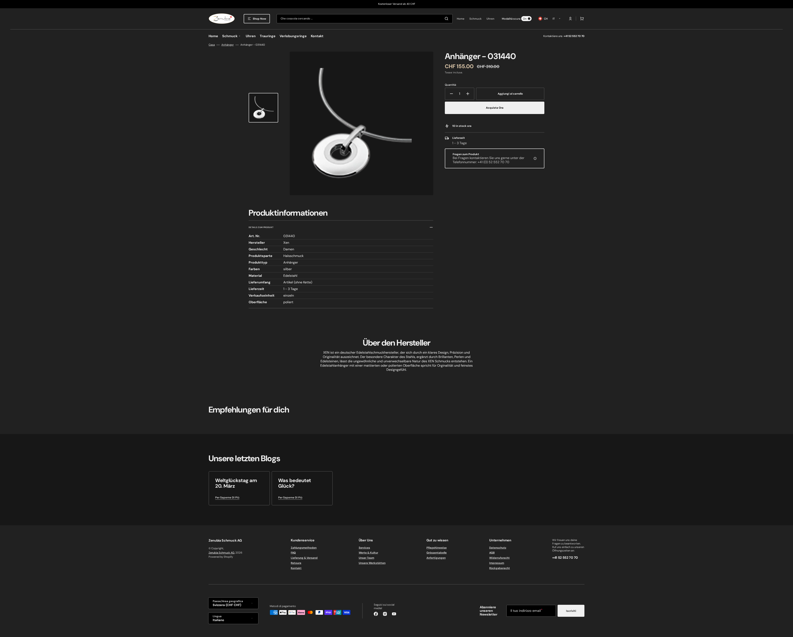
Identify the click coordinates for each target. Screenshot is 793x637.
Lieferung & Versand (304, 558)
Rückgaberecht (499, 568)
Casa (212, 44)
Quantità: (450, 85)
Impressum (496, 563)
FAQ (293, 552)
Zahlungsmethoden (304, 547)
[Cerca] (447, 18)
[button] (570, 18)
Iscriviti (571, 611)
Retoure (296, 563)
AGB (492, 552)
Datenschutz (497, 547)
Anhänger (227, 44)
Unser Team (366, 558)
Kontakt (296, 568)
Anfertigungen (436, 558)
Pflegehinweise (436, 547)
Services (364, 547)
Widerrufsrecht (499, 558)
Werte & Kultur (368, 552)
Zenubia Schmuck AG (221, 552)
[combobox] (365, 18)
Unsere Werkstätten (372, 563)
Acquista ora (494, 107)
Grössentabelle (436, 552)
